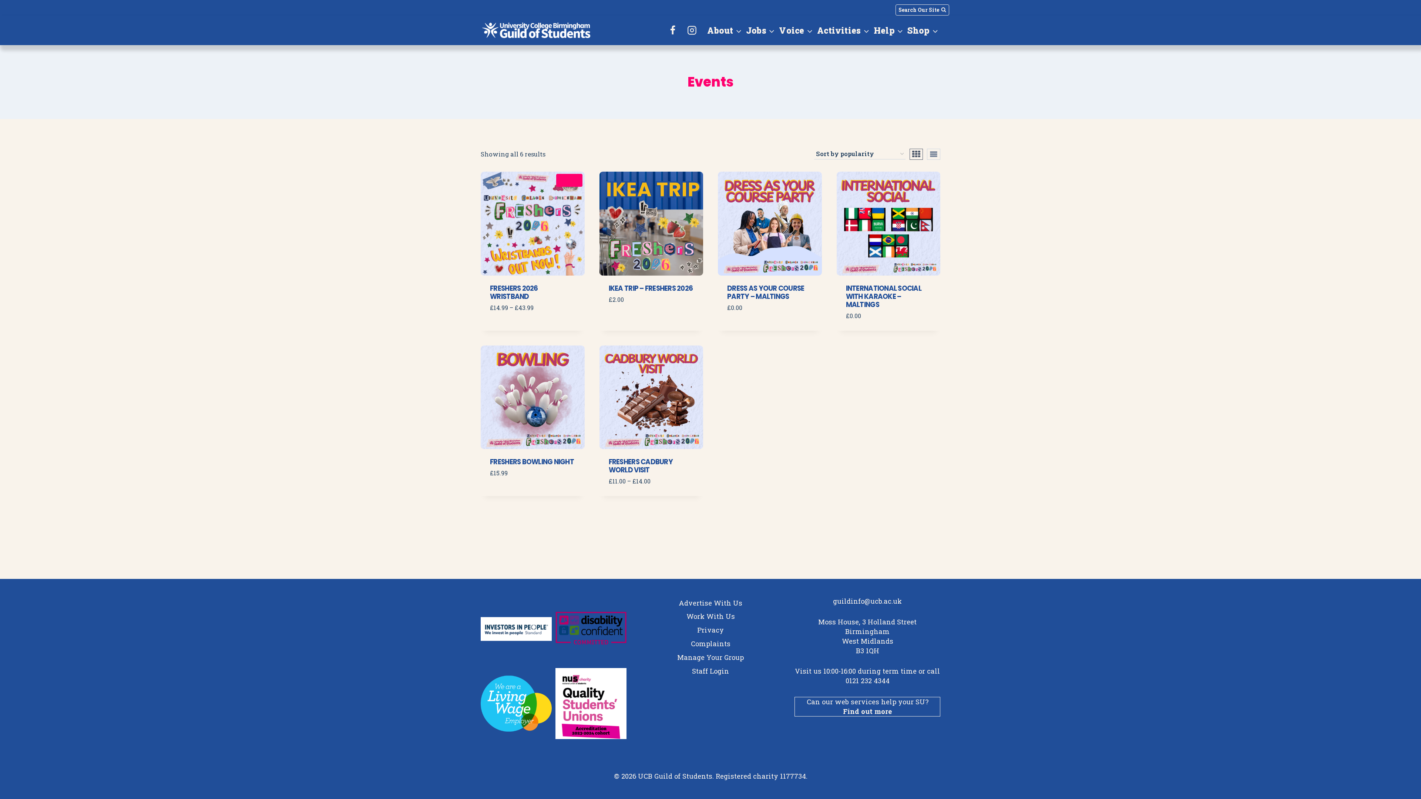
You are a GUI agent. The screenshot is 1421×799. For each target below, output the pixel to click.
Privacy (710, 630)
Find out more (867, 711)
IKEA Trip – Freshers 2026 (651, 288)
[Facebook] (673, 30)
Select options (517, 329)
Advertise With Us (710, 603)
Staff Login (710, 671)
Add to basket (635, 321)
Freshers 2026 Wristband (514, 292)
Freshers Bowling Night (532, 461)
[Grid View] (916, 154)
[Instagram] (692, 30)
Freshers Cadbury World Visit (641, 466)
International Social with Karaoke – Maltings (883, 296)
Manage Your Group (710, 657)
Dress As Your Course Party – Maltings (765, 292)
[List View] (933, 154)
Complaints (710, 643)
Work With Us (710, 616)
